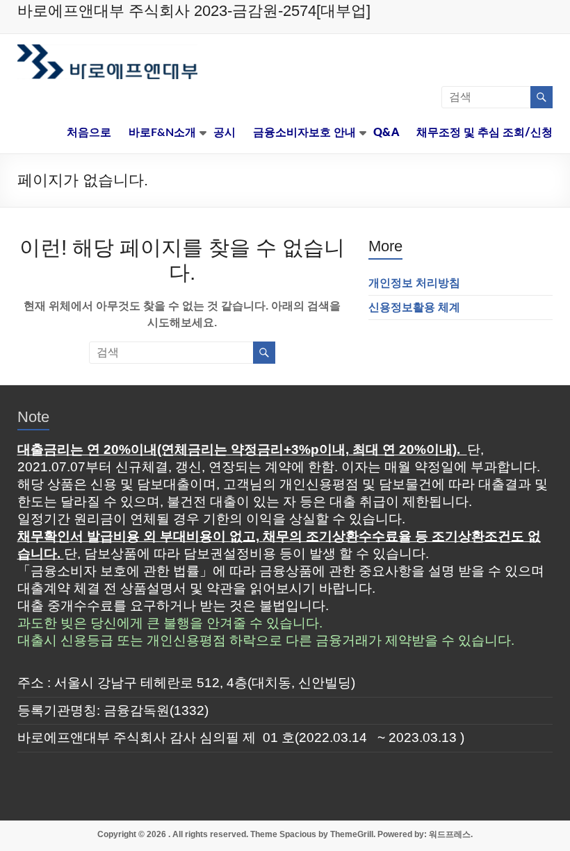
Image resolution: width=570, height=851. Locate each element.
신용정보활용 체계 (414, 307)
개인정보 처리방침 (414, 283)
